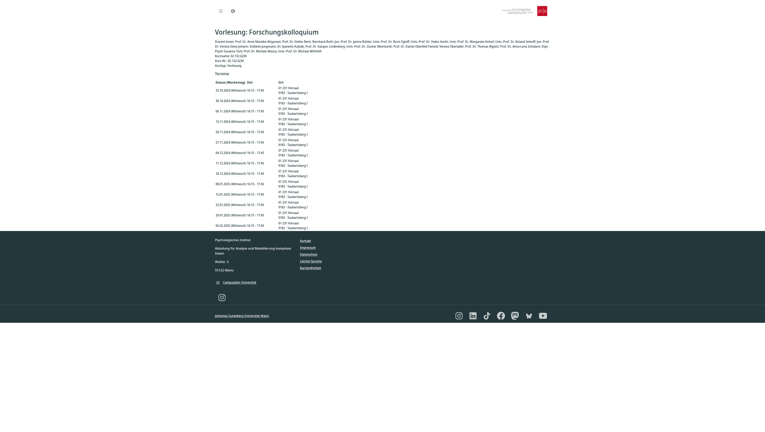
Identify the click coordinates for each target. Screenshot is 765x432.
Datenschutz (308, 254)
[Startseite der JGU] (524, 11)
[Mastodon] (515, 316)
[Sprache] (233, 11)
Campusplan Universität (239, 282)
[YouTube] (543, 316)
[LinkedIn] (473, 316)
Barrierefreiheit (310, 268)
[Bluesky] (529, 316)
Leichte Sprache (311, 261)
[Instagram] (222, 298)
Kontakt (305, 241)
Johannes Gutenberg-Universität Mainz (242, 316)
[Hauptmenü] (221, 11)
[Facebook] (501, 316)
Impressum (308, 247)
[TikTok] (487, 316)
